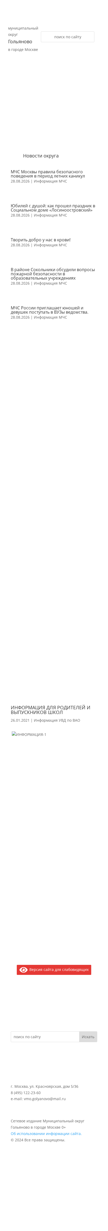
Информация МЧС (50, 181)
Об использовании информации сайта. (46, 1133)
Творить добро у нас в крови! (41, 240)
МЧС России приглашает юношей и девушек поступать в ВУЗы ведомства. (49, 310)
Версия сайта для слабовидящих (58, 969)
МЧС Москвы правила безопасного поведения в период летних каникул (48, 174)
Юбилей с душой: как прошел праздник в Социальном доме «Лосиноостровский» (53, 208)
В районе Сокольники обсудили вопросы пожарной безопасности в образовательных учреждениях (53, 274)
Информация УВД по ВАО (57, 720)
